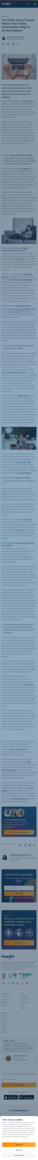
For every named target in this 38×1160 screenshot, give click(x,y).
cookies (9, 1122)
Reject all (19, 1150)
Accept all (19, 1144)
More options (19, 1155)
